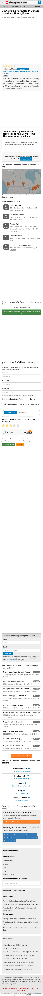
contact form (32, 147)
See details (34, 995)
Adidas (5, 864)
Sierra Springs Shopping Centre (18, 962)
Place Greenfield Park (15, 959)
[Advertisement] (21, 40)
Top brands (16, 6)
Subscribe (8, 654)
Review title (6, 381)
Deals (37, 6)
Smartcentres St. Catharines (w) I (19, 955)
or (21, 406)
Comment (5, 389)
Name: (5, 639)
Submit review (9, 444)
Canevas (10, 948)
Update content (35, 988)
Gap (4, 867)
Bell (4, 871)
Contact (26, 988)
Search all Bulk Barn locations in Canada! (21, 822)
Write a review (22, 69)
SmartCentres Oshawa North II (18, 966)
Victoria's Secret (8, 874)
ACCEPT (28, 995)
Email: (5, 647)
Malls (5, 6)
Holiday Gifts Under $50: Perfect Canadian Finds (19, 918)
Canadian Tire (8, 861)
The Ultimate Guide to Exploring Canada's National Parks (20, 923)
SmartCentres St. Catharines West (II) (20, 952)
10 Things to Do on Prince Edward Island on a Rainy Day (21, 929)
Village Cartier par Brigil (15, 945)
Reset (21, 444)
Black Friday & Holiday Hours (12, 988)
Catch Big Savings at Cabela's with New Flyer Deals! (21, 904)
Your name (5, 373)
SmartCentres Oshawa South (17, 969)
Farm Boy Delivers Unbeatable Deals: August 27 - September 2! (20, 909)
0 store (5, 76)
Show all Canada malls (21, 756)
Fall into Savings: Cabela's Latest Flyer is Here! (19, 901)
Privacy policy (13, 659)
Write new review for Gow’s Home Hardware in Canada (21, 311)
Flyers (27, 6)
